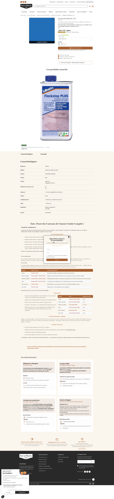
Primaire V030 (34, 275)
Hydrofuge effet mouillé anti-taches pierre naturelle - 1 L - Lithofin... (35, 147)
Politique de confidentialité (44, 466)
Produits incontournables (63, 457)
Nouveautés (60, 461)
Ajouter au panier (76, 48)
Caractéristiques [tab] (27, 154)
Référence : (23, 166)
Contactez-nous (42, 470)
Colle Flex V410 (34, 273)
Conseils (43, 154)
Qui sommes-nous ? (43, 457)
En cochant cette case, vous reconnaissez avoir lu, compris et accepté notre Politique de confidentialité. (86, 467)
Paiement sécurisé (43, 459)
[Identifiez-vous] (90, 6)
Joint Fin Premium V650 (74, 299)
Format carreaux (61, 36)
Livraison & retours (43, 461)
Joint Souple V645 (73, 304)
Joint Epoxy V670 (73, 310)
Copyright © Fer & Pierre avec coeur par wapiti (29, 484)
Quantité (60, 42)
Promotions (60, 459)
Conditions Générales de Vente (45, 468)
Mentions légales (42, 464)
